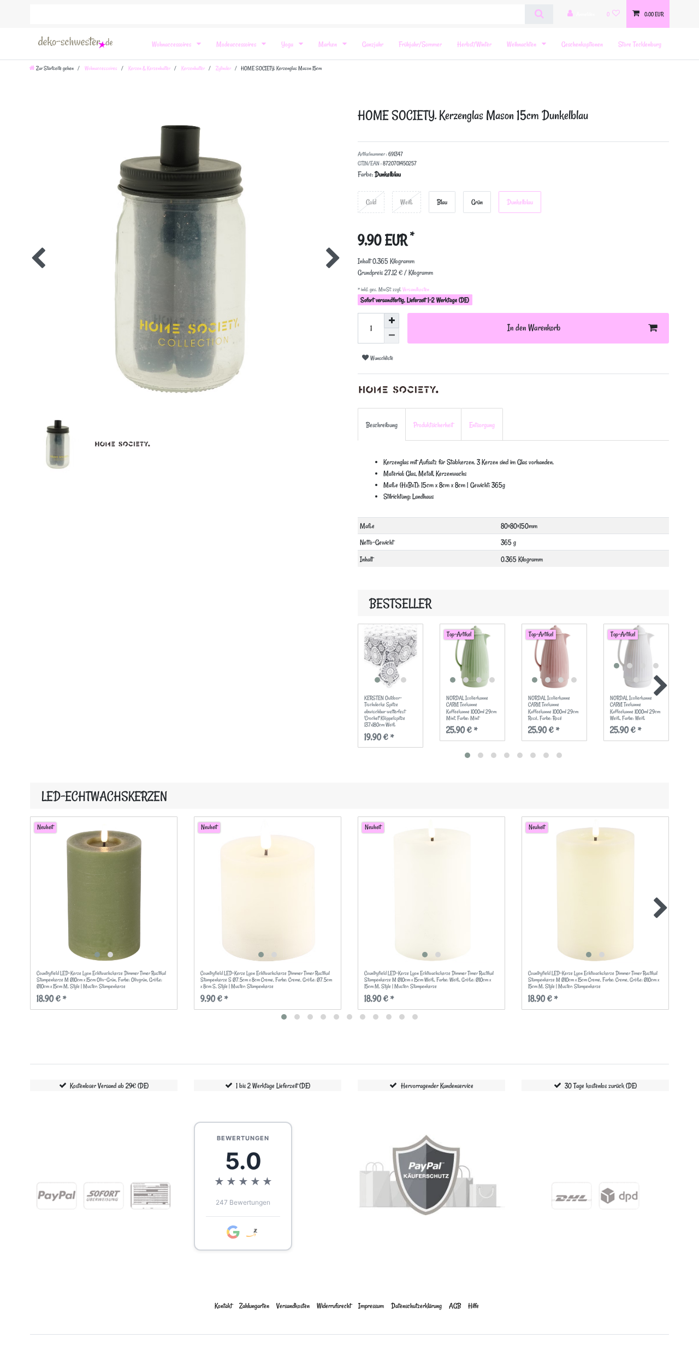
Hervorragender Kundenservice (437, 1085)
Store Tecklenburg (639, 44)
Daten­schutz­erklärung (416, 1305)
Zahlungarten (254, 1305)
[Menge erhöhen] (391, 320)
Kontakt (223, 1305)
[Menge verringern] (391, 336)
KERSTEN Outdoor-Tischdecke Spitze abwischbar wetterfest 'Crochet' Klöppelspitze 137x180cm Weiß (384, 712)
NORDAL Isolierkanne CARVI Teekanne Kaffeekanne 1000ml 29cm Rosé (553, 708)
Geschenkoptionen (582, 44)
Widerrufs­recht (334, 1305)
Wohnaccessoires (172, 44)
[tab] (382, 424)
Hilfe (473, 1305)
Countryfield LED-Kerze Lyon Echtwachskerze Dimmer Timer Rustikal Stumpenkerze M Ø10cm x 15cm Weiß (429, 980)
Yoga (288, 44)
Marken (328, 44)
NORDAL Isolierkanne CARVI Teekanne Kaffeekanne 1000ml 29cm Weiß (635, 708)
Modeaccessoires (237, 44)
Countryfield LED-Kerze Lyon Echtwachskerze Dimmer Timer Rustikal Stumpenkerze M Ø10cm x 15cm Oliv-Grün (101, 980)
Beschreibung (382, 424)
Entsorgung (482, 424)
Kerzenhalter (192, 68)
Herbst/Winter (474, 44)
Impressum (371, 1305)
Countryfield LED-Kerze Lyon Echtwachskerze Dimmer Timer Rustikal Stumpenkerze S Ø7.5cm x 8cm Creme (266, 980)
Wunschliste (381, 358)
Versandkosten (415, 289)
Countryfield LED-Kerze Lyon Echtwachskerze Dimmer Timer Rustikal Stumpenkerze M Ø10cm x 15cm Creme (593, 980)
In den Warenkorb (533, 328)
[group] (390, 656)
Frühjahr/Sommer (420, 44)
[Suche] (539, 14)
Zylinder (223, 68)
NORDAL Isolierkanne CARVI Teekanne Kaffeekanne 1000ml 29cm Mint (471, 708)
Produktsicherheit (433, 424)
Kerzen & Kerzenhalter (148, 68)
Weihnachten (522, 44)
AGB (455, 1305)
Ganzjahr (372, 44)
